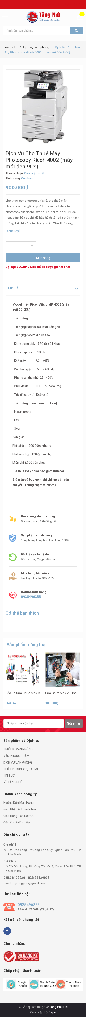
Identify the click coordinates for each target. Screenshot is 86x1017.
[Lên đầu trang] (72, 1008)
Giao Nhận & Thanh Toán (20, 809)
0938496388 (27, 267)
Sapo (52, 1012)
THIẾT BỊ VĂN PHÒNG (18, 749)
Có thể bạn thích (22, 613)
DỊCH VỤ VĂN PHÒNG (17, 762)
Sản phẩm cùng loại (27, 644)
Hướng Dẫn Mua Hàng (18, 802)
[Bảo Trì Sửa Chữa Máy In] (23, 669)
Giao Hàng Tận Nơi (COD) (20, 816)
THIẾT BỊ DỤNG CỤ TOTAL (21, 769)
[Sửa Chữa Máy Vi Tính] (62, 669)
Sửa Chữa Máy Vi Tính (61, 693)
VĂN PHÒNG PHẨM (16, 756)
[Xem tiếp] (13, 231)
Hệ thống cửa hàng (72, 4)
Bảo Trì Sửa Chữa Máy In (23, 693)
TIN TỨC (9, 775)
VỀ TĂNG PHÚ (12, 782)
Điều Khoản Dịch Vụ (16, 822)
